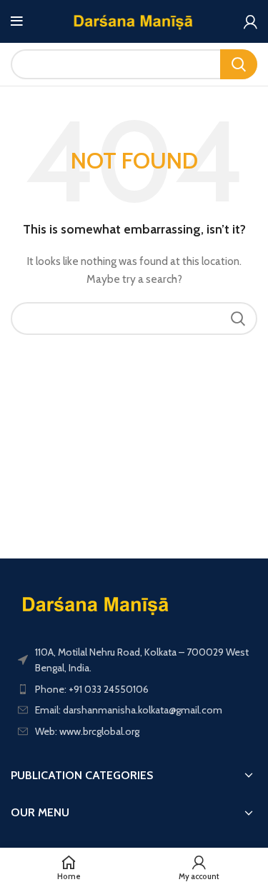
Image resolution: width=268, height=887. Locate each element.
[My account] (250, 21)
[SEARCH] (238, 64)
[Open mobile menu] (17, 21)
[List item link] (134, 689)
